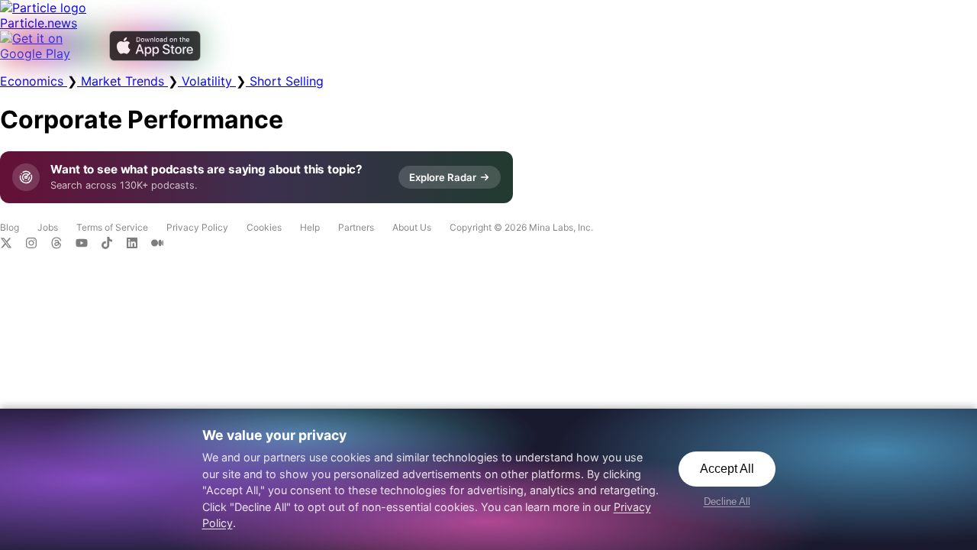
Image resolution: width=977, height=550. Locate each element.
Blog (9, 227)
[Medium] (162, 244)
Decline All (727, 501)
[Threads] (63, 244)
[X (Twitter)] (12, 244)
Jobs (47, 227)
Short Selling (285, 81)
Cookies (264, 227)
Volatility (207, 81)
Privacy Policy (197, 227)
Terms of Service (112, 227)
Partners (356, 227)
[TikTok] (113, 244)
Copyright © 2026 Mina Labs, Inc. (521, 227)
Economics (33, 81)
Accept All (727, 468)
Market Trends (122, 81)
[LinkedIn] (138, 244)
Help (310, 227)
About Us (411, 227)
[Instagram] (37, 244)
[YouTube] (88, 244)
